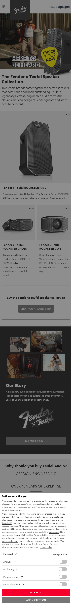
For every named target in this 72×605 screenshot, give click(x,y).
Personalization (11, 576)
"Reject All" (7, 522)
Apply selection (36, 599)
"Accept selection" (10, 541)
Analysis (7, 561)
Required (8, 554)
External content (12, 584)
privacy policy (46, 547)
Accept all (36, 592)
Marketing (8, 569)
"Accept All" (54, 532)
